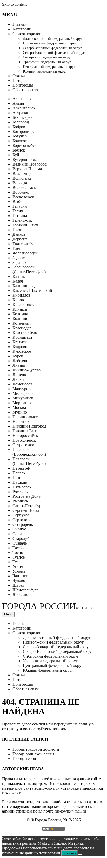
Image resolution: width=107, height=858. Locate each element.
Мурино (19, 412)
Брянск (18, 150)
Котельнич (21, 323)
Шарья (18, 585)
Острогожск (23, 445)
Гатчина (19, 215)
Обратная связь (25, 90)
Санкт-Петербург (27, 505)
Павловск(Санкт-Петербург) (29, 461)
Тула (16, 562)
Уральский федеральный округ (47, 62)
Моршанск (21, 403)
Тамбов (19, 548)
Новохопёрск (24, 440)
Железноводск (25, 253)
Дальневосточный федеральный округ (52, 39)
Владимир (21, 173)
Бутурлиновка (25, 159)
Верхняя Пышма (27, 169)
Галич (17, 211)
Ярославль (21, 594)
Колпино (20, 318)
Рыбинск (20, 501)
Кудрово (19, 346)
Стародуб (20, 538)
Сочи (17, 534)
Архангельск (23, 108)
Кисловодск (23, 304)
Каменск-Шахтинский (32, 290)
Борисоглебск (24, 145)
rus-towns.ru (12, 793)
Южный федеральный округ (45, 71)
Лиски (18, 379)
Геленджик (22, 220)
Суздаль (19, 543)
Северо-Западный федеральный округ (52, 48)
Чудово (18, 580)
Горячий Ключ (25, 225)
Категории (21, 29)
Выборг (19, 201)
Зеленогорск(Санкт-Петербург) (29, 269)
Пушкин (20, 482)
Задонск (19, 258)
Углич (17, 566)
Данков (18, 234)
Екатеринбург (24, 243)
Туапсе (18, 557)
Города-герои (24, 758)
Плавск (18, 473)
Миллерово (22, 393)
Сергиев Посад (25, 510)
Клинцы (19, 309)
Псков (17, 477)
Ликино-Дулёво (26, 370)
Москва (19, 407)
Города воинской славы (33, 754)
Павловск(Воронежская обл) (29, 451)
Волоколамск (24, 187)
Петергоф (21, 468)
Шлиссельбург (25, 590)
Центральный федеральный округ (49, 67)
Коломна (20, 314)
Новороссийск (25, 435)
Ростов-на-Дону (26, 496)
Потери (19, 80)
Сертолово (21, 520)
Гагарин (19, 206)
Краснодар (21, 328)
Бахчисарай (22, 117)
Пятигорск (21, 487)
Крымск (19, 342)
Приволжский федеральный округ (49, 43)
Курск (17, 356)
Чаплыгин (21, 576)
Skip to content (14, 4)
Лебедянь (20, 360)
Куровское (21, 351)
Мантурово (22, 389)
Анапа (18, 103)
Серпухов (21, 515)
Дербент (19, 239)
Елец (16, 248)
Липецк (19, 374)
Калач (17, 281)
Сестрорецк (22, 524)
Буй (15, 155)
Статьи (18, 76)
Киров (18, 300)
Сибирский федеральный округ (47, 57)
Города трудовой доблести (35, 749)
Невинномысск (26, 417)
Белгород (20, 122)
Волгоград (21, 178)
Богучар (19, 136)
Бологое (19, 141)
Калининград (24, 286)
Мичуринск (22, 398)
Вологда (19, 183)
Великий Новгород (29, 164)
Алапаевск (21, 98)
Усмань (18, 571)
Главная (19, 24)
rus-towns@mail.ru (70, 811)
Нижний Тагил (25, 431)
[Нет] (80, 854)
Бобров (18, 127)
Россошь (20, 491)
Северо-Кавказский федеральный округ (54, 53)
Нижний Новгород (29, 426)
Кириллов (21, 295)
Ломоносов (22, 384)
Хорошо (69, 853)
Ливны (18, 365)
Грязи (17, 229)
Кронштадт (22, 337)
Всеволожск (23, 197)
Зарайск (19, 262)
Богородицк (23, 131)
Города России (49, 606)
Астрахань (21, 112)
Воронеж (20, 192)
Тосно (17, 552)
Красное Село (24, 332)
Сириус (19, 529)
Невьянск (20, 421)
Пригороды (22, 85)
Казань (18, 276)
